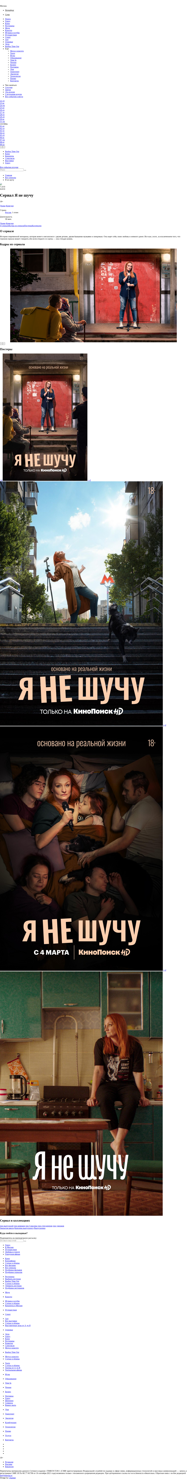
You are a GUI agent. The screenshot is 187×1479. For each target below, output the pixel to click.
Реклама (8, 1464)
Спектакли (10, 158)
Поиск (8, 19)
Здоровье (9, 42)
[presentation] (1, 147)
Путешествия (11, 35)
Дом (12, 69)
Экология (14, 74)
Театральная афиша (13, 1370)
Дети (7, 44)
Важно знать (10, 1405)
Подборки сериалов (13, 1272)
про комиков (19, 1226)
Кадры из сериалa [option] (16, 226)
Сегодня (8, 87)
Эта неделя (10, 92)
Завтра (8, 90)
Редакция (9, 1462)
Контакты (14, 81)
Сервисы (9, 1403)
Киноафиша (10, 1261)
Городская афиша (12, 1254)
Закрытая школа (7, 1228)
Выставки (9, 161)
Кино (7, 23)
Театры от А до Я (12, 1368)
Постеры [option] (28, 226)
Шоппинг (9, 1401)
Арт (7, 39)
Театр (12, 53)
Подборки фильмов (13, 1270)
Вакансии (9, 1467)
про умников (58, 1226)
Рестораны (9, 26)
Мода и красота (17, 51)
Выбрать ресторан (13, 1279)
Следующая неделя (13, 94)
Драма (2, 223)
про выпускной (6, 1226)
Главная (8, 175)
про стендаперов (45, 1226)
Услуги (8, 1435)
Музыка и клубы (12, 33)
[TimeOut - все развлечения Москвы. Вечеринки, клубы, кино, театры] (5, 4)
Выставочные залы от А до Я (18, 1325)
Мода (7, 28)
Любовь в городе (12, 1252)
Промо (13, 78)
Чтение (13, 62)
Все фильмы (10, 1265)
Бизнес (13, 65)
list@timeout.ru (6, 1475)
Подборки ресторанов (14, 1288)
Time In (13, 60)
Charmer (12, 1478)
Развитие (9, 1343)
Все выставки (11, 1321)
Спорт (8, 37)
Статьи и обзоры (12, 1263)
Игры (12, 55)
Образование (15, 58)
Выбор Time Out (12, 46)
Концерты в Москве (14, 1306)
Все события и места (14, 97)
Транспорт (14, 72)
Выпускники (39, 1228)
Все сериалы (10, 177)
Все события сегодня (9, 167)
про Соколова (31, 1226)
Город (7, 21)
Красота (8, 30)
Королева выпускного (24, 1228)
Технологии (15, 76)
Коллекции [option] (36, 226)
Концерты (9, 156)
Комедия (9, 223)
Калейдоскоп (10, 1422)
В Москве (9, 1247)
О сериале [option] (4, 226)
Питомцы (14, 67)
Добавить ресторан (13, 1286)
